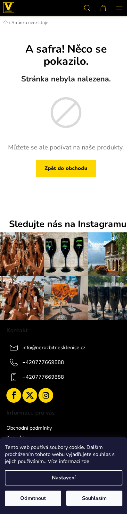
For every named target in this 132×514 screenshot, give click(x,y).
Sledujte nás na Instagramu (68, 224)
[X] (29, 395)
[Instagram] (45, 395)
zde (85, 461)
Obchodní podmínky (29, 428)
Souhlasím (94, 498)
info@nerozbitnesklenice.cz (53, 347)
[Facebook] (13, 395)
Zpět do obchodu (66, 168)
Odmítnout (33, 498)
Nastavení (64, 477)
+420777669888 (43, 362)
